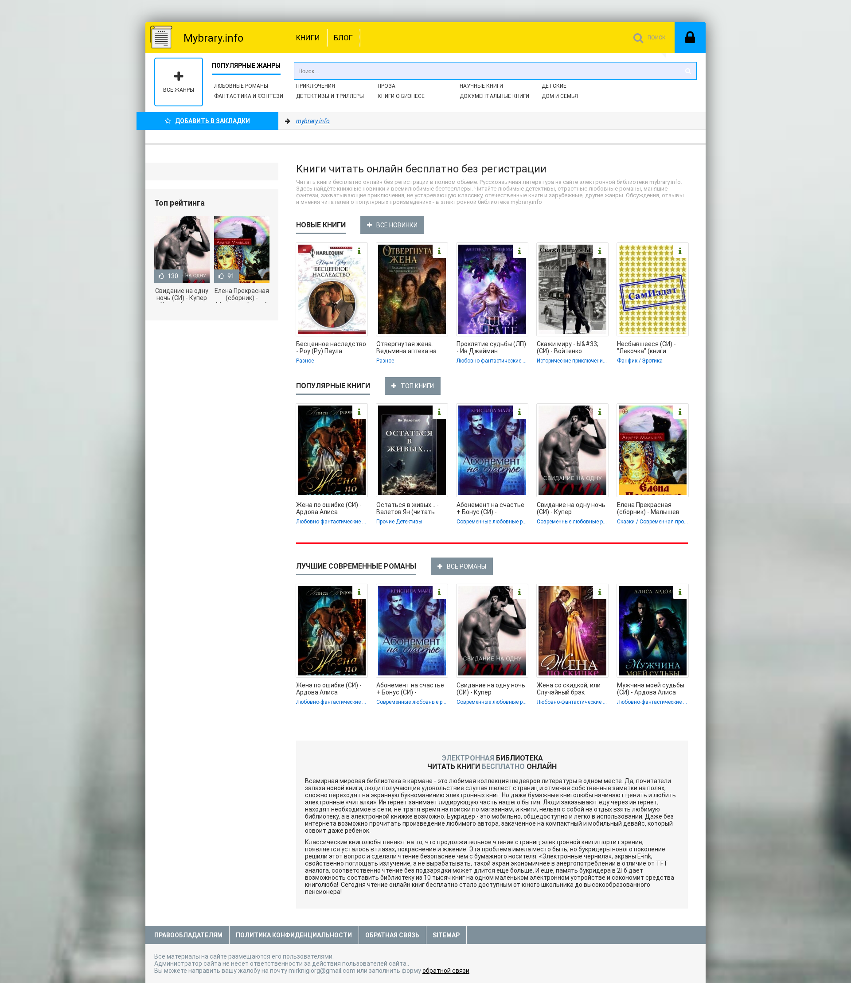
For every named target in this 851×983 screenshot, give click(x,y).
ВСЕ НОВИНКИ (397, 225)
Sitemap (446, 935)
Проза (386, 86)
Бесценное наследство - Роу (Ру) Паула (331, 347)
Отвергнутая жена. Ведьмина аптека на (406, 347)
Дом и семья (560, 96)
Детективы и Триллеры (330, 96)
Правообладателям (188, 935)
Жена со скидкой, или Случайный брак (569, 689)
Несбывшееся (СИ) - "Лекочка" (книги (646, 347)
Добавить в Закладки (212, 121)
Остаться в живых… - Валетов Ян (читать (407, 508)
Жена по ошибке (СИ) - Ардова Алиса (329, 508)
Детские (554, 86)
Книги (308, 37)
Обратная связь (392, 935)
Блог (343, 37)
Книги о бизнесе (401, 96)
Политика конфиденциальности (294, 935)
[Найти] (688, 71)
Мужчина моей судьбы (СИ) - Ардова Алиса (650, 689)
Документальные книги (494, 96)
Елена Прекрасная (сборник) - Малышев (648, 508)
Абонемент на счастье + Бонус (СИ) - (490, 508)
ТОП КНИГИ (417, 386)
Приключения (315, 86)
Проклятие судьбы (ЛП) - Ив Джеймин (491, 347)
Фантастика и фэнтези (248, 96)
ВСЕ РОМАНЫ (466, 566)
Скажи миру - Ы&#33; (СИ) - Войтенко (567, 347)
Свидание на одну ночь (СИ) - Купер (571, 508)
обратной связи (445, 970)
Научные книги (481, 86)
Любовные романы (241, 86)
